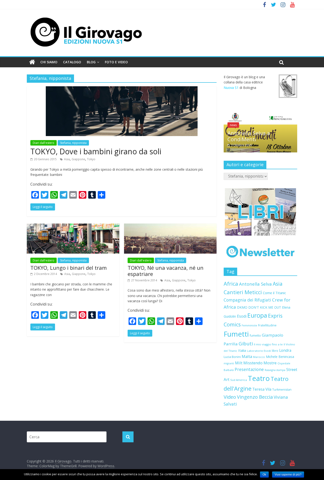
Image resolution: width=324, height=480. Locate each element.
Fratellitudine (267, 325)
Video (230, 396)
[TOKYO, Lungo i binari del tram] (73, 226)
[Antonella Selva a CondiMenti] (260, 114)
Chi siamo (48, 62)
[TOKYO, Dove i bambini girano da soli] (122, 89)
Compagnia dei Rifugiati (247, 300)
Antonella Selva (255, 284)
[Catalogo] (260, 212)
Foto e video (116, 62)
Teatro (259, 378)
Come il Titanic (274, 292)
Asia (67, 159)
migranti (229, 363)
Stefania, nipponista (73, 143)
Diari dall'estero (43, 143)
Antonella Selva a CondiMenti (248, 136)
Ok (264, 474)
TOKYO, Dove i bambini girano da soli (95, 151)
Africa (231, 283)
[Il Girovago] (32, 62)
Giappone (78, 159)
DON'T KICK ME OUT (264, 307)
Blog (91, 62)
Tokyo (91, 159)
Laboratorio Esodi (259, 350)
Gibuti (246, 343)
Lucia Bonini (232, 357)
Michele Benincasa (280, 356)
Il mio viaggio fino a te (268, 344)
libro (275, 351)
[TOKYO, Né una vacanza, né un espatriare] (170, 226)
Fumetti (236, 334)
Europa (257, 315)
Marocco (259, 357)
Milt (238, 363)
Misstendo (253, 363)
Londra (285, 350)
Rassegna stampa (275, 370)
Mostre (270, 363)
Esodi (241, 316)
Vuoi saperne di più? (288, 474)
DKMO (242, 307)
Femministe (249, 325)
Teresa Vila (261, 389)
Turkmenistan (282, 390)
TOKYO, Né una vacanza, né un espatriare (166, 270)
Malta (247, 356)
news (233, 125)
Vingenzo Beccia (255, 397)
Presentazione (249, 369)
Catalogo (72, 62)
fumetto (255, 336)
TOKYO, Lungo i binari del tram (68, 267)
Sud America (238, 380)
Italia (242, 350)
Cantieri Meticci (243, 292)
